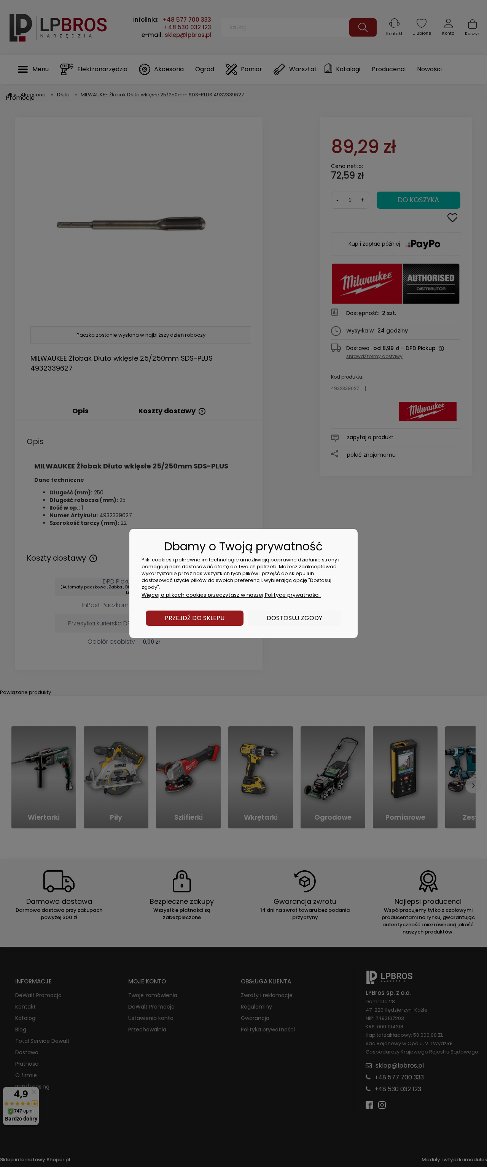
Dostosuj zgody (294, 618)
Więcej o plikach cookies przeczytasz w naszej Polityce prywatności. (231, 595)
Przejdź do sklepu (194, 618)
